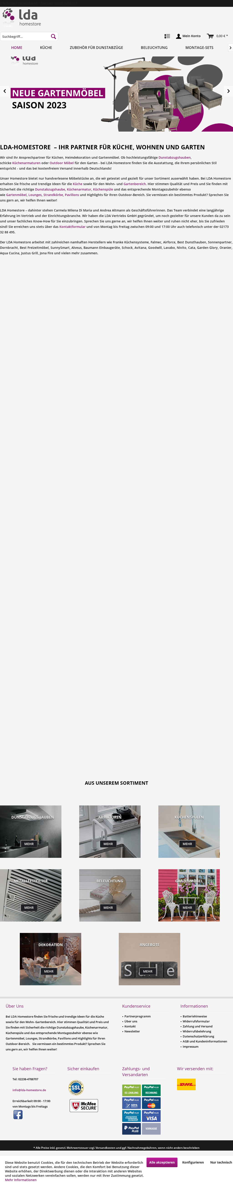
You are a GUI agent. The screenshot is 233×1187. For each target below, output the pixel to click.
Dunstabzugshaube (50, 189)
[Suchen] (53, 36)
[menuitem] (29, 38)
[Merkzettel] (167, 36)
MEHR (29, 844)
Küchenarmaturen (26, 163)
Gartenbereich (135, 184)
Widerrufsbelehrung (197, 1031)
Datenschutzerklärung (198, 1036)
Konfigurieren (193, 1162)
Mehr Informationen (21, 1180)
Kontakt (130, 1026)
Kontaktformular (72, 226)
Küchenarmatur (79, 189)
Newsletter (132, 1031)
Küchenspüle (103, 189)
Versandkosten (105, 1148)
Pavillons (72, 195)
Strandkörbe (53, 195)
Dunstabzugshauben (175, 157)
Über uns (130, 1021)
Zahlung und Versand (198, 1026)
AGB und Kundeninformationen (205, 1041)
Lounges (35, 195)
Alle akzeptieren (162, 1162)
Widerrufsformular (196, 1021)
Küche (77, 184)
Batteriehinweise (195, 1016)
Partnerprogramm (137, 1016)
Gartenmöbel (16, 195)
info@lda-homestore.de (29, 1090)
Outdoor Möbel (62, 163)
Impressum (190, 1046)
